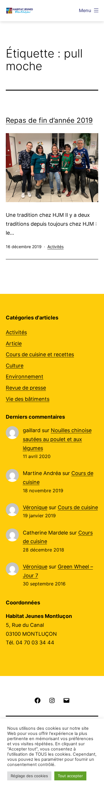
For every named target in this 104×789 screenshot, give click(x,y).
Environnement (24, 377)
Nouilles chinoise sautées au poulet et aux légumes (57, 439)
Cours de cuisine (78, 507)
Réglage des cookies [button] (29, 775)
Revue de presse (26, 388)
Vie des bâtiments (27, 399)
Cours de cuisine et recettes (40, 354)
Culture (14, 366)
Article (14, 343)
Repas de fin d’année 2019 (49, 120)
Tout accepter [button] (70, 775)
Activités (55, 246)
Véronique (35, 507)
